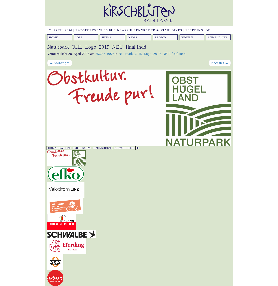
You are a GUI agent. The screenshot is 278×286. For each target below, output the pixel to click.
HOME (53, 37)
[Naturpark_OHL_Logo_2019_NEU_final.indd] (139, 108)
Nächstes (219, 63)
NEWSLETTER (124, 148)
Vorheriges (60, 63)
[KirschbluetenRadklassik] (137, 148)
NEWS (132, 37)
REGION (161, 37)
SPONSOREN (102, 148)
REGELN (187, 37)
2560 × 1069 (104, 54)
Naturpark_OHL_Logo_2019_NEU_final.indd (152, 54)
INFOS (106, 37)
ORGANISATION (59, 148)
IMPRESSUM (82, 148)
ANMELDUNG (217, 37)
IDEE (79, 37)
